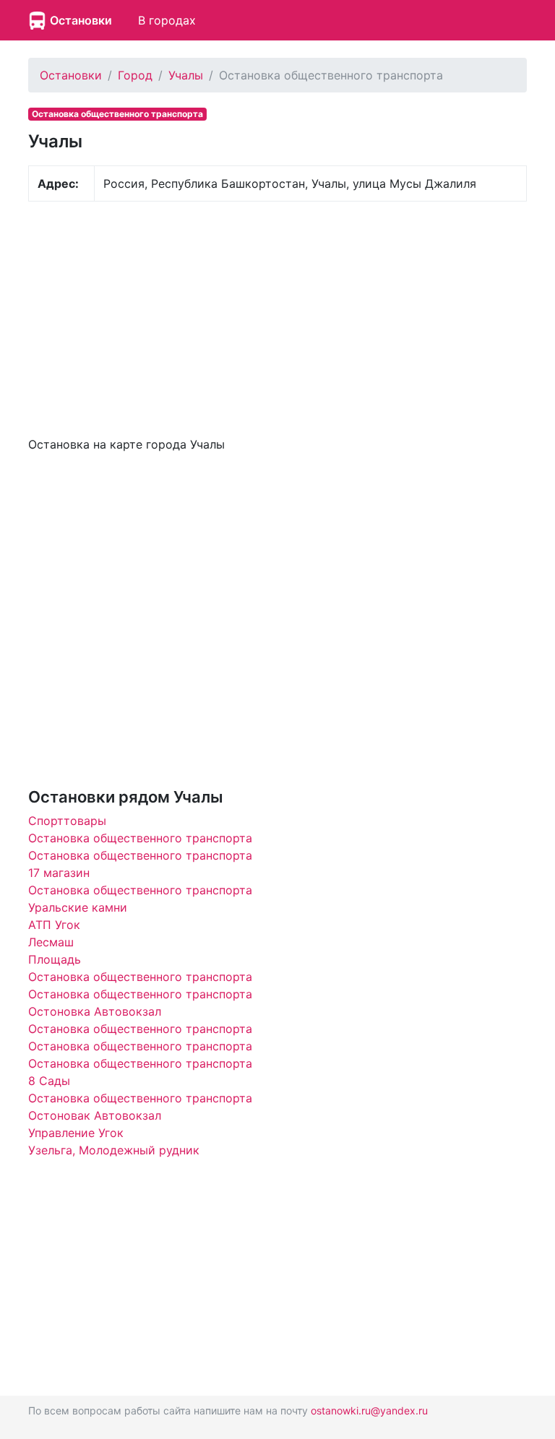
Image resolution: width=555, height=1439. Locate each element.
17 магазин (59, 872)
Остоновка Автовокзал (94, 1011)
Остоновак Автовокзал (94, 1115)
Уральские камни (77, 907)
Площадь (54, 959)
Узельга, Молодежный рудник (113, 1150)
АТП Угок (54, 924)
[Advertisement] (277, 317)
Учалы (185, 75)
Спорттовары (67, 820)
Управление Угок (76, 1132)
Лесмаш (51, 942)
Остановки (81, 20)
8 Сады (49, 1080)
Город (135, 75)
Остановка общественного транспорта (140, 838)
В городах (167, 20)
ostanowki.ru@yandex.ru (369, 1410)
